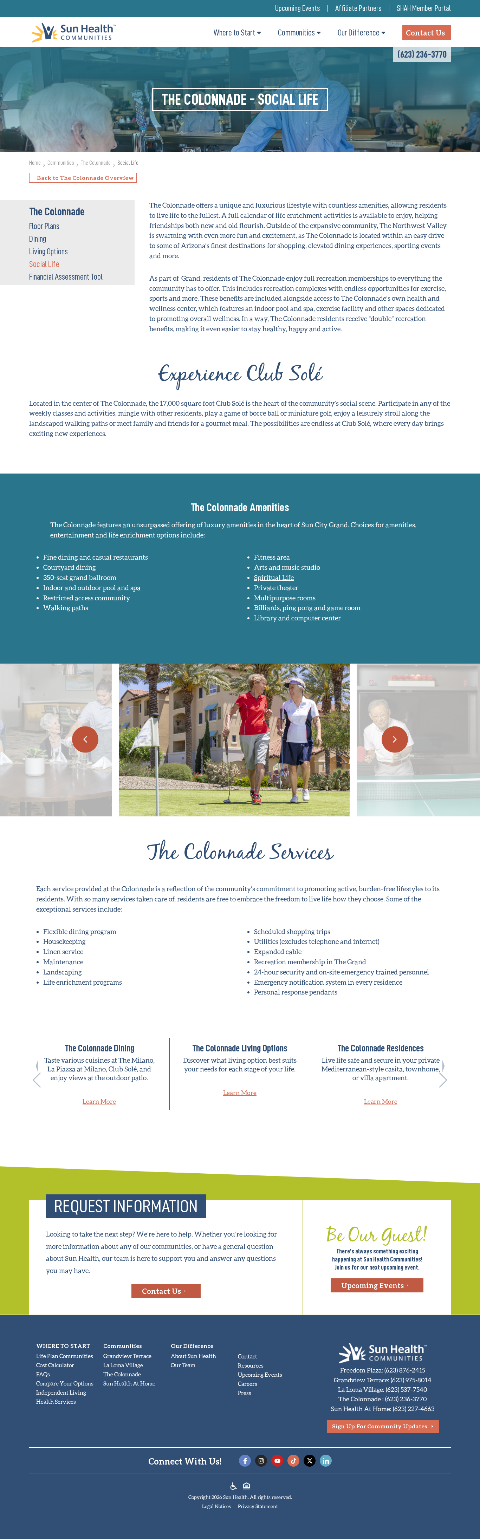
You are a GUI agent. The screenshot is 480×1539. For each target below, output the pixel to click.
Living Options (48, 251)
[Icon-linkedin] (326, 1461)
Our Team (183, 1365)
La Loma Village (123, 1365)
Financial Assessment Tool (66, 277)
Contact (247, 1356)
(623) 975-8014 (411, 1380)
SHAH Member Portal (424, 8)
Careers (247, 1383)
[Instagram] (261, 1461)
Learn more (99, 1101)
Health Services (56, 1401)
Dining (37, 239)
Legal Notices (216, 1506)
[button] (85, 739)
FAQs (43, 1374)
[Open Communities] (319, 32)
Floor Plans (44, 226)
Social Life (44, 264)
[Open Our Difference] (383, 32)
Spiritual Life (274, 577)
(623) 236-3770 (422, 54)
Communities (60, 163)
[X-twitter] (310, 1461)
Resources (251, 1365)
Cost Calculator (55, 1365)
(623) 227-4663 (414, 1409)
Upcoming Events (297, 8)
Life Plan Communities (64, 1355)
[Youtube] (277, 1461)
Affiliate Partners (358, 8)
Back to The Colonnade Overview (85, 177)
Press (244, 1392)
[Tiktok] (293, 1461)
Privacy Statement (258, 1506)
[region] (240, 1074)
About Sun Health (193, 1355)
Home (35, 163)
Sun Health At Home (129, 1383)
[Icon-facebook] (245, 1461)
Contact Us (161, 1291)
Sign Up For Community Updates (379, 1426)
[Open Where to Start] (259, 32)
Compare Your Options (64, 1383)
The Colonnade (96, 163)
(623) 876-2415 (404, 1370)
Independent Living (61, 1392)
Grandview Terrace (127, 1355)
